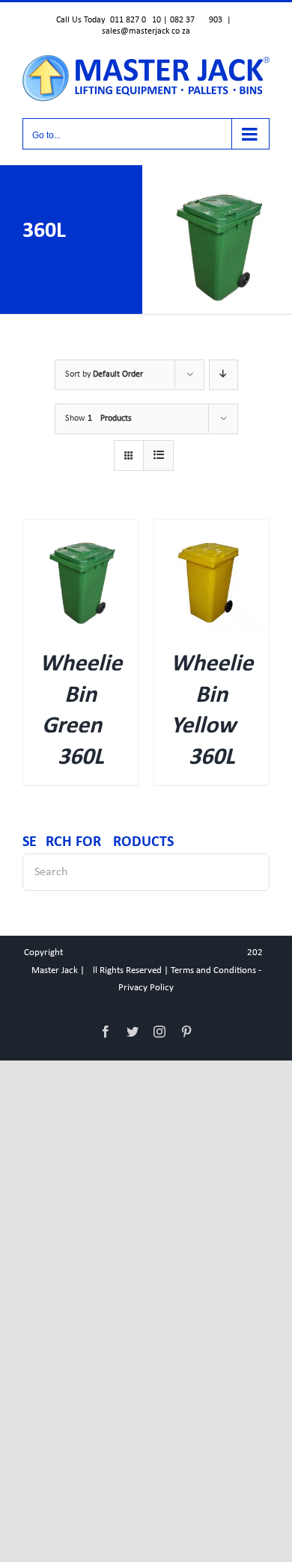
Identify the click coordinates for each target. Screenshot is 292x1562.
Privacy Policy (146, 988)
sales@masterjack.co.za (146, 31)
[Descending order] (223, 374)
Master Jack (54, 970)
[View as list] (158, 455)
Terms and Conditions (213, 970)
